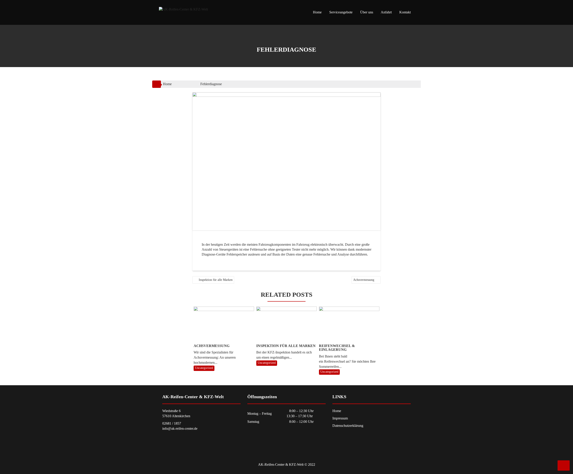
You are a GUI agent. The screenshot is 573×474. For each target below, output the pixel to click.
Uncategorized (204, 368)
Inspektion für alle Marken (216, 279)
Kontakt (405, 12)
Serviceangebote (341, 12)
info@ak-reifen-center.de (179, 428)
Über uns (366, 12)
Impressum (340, 418)
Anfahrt (386, 12)
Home (317, 12)
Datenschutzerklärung (347, 425)
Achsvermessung (363, 279)
